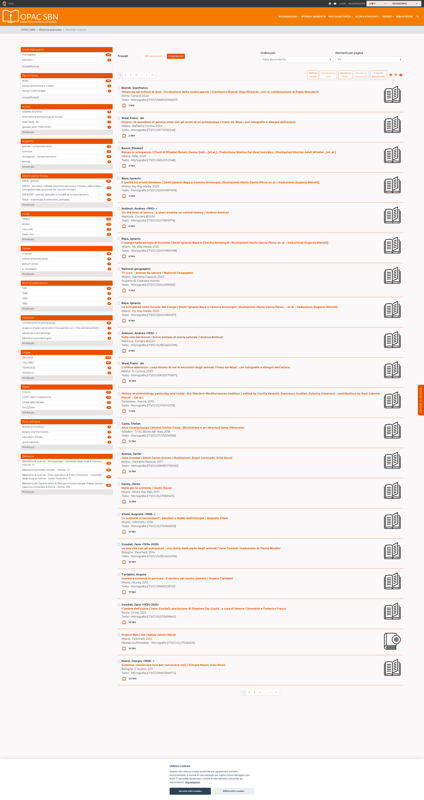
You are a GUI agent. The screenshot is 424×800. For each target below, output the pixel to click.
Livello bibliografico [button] (33, 49)
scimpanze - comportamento (39, 156)
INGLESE (27, 357)
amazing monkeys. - (34, 426)
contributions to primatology (38, 322)
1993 (24, 303)
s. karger (27, 253)
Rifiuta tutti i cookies (233, 791)
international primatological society (42, 116)
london (26, 224)
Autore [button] (26, 106)
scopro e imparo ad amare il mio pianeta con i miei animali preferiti (60, 327)
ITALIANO (28, 362)
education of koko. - (33, 437)
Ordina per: (268, 53)
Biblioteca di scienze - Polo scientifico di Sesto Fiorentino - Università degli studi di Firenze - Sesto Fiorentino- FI (62, 477)
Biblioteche (404, 16)
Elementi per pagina (349, 53)
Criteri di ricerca (420, 400)
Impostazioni (192, 782)
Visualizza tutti (345, 75)
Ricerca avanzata (313, 16)
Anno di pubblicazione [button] (35, 283)
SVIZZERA (28, 407)
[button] (378, 4)
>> (152, 74)
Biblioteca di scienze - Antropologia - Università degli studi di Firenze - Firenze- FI (62, 463)
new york (27, 229)
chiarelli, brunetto (32, 111)
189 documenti (153, 56)
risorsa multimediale (33, 90)
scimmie (27, 151)
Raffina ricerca (313, 75)
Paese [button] (25, 386)
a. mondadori (29, 268)
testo (25, 80)
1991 (24, 288)
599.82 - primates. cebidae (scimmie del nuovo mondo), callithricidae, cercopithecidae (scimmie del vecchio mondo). (62, 188)
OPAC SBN (28, 29)
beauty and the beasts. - (36, 431)
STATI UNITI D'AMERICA (36, 397)
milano (26, 218)
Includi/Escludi (30, 66)
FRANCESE (29, 367)
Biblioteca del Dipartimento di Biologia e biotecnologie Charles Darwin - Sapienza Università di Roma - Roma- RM (63, 485)
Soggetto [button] (27, 141)
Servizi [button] (387, 16)
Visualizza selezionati (361, 75)
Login (342, 3)
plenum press (30, 263)
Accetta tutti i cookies (190, 791)
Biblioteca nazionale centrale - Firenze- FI (46, 469)
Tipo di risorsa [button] (30, 75)
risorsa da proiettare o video (38, 85)
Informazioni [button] (288, 16)
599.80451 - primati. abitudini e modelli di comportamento (55, 194)
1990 (25, 298)
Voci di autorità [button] (339, 16)
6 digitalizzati (175, 56)
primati (26, 161)
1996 (24, 293)
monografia (29, 54)
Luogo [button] (26, 213)
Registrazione (356, 3)
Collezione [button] (28, 317)
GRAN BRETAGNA (33, 402)
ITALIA (26, 392)
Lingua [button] (26, 352)
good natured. (30, 442)
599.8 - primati (30, 180)
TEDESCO (28, 372)
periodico (27, 59)
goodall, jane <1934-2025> (37, 126)
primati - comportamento (37, 146)
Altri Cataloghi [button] (366, 16)
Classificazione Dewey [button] (35, 175)
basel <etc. (28, 234)
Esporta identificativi (379, 75)
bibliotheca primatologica (36, 338)
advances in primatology (36, 333)
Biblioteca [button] (28, 456)
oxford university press (35, 258)
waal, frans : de (30, 121)
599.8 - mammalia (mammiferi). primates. (46, 199)
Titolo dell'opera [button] (31, 421)
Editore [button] (26, 248)
